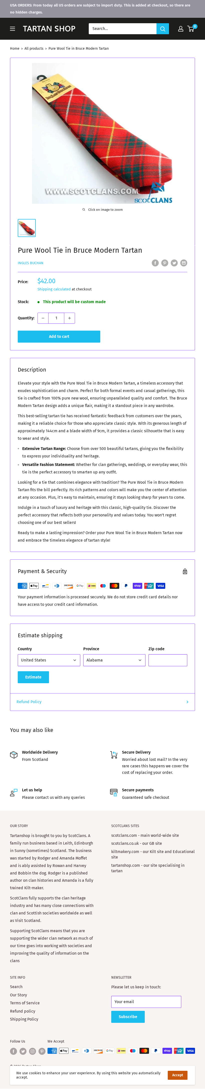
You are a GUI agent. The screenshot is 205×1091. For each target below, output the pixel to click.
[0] (191, 29)
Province (91, 649)
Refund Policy (29, 701)
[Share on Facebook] (155, 262)
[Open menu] (12, 29)
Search (16, 986)
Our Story (18, 995)
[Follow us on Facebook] (13, 1051)
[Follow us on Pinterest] (42, 1051)
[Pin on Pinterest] (164, 262)
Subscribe (128, 1016)
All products (34, 48)
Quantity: (26, 318)
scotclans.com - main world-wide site (145, 835)
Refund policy (22, 1011)
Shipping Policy (24, 1019)
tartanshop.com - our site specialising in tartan (147, 868)
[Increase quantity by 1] (69, 318)
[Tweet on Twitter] (174, 262)
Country (25, 649)
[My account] (180, 28)
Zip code (156, 649)
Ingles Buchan (31, 263)
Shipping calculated (54, 289)
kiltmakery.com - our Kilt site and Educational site (153, 854)
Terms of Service (25, 1003)
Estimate (33, 677)
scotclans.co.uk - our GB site (136, 843)
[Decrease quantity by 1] (43, 318)
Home (15, 48)
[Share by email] (183, 262)
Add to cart (59, 336)
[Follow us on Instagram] (32, 1051)
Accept (177, 1075)
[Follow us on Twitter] (23, 1051)
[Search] (162, 28)
